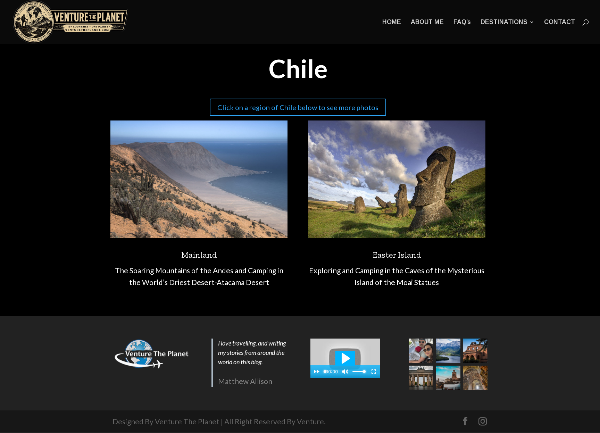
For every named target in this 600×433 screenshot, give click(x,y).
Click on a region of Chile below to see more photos (297, 107)
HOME (391, 22)
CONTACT (559, 22)
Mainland (199, 255)
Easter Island (397, 255)
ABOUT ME (427, 22)
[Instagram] (483, 421)
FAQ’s (462, 22)
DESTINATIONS (504, 22)
